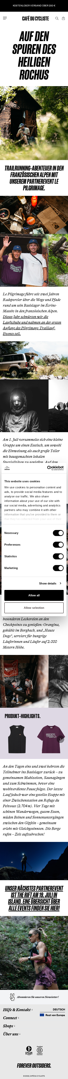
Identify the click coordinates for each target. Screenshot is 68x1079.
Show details (47, 583)
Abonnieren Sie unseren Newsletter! (38, 997)
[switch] (58, 545)
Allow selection (34, 607)
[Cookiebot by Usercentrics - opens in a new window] (48, 468)
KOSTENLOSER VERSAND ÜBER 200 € (34, 5)
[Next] (60, 260)
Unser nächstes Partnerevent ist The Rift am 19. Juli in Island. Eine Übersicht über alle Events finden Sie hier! (34, 898)
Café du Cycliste (37, 1076)
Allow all (34, 595)
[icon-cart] (63, 18)
